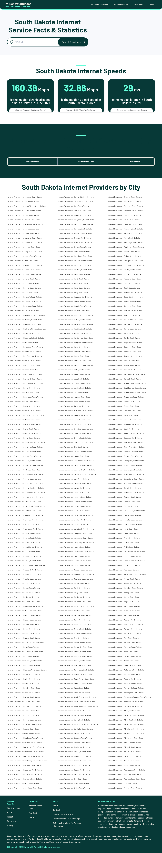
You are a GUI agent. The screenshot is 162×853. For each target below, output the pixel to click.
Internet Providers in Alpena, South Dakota (23, 233)
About (55, 805)
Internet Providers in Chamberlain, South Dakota (26, 492)
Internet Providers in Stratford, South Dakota (125, 483)
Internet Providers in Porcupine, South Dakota (125, 261)
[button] (73, 42)
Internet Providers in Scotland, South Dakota (125, 411)
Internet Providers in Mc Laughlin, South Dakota (76, 606)
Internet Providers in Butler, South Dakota (23, 438)
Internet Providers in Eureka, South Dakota (23, 697)
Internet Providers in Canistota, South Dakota (25, 447)
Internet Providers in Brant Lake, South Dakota (25, 374)
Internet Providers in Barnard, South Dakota (24, 301)
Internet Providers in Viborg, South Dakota (124, 592)
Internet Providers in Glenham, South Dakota (75, 229)
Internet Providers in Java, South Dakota (73, 406)
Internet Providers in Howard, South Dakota (74, 351)
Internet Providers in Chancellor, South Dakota (25, 497)
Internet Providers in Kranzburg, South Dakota (75, 442)
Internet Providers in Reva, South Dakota (123, 333)
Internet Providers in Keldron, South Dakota (74, 424)
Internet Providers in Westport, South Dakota (125, 702)
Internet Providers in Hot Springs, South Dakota (76, 338)
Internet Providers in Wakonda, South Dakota (125, 624)
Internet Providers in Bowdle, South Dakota (24, 351)
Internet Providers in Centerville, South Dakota (25, 483)
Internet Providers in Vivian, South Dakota (124, 606)
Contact (56, 810)
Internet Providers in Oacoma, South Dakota (75, 738)
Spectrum (11, 821)
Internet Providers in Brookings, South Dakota (25, 397)
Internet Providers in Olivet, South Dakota (74, 765)
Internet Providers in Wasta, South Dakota (124, 661)
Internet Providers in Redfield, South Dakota (125, 311)
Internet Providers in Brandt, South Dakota (23, 370)
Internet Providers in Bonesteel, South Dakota (25, 347)
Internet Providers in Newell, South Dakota (74, 711)
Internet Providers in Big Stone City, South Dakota (26, 329)
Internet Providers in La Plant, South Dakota (75, 451)
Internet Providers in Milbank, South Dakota (74, 629)
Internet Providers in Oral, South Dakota (73, 779)
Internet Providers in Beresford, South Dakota (25, 324)
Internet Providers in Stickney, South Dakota (125, 470)
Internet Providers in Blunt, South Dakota (23, 342)
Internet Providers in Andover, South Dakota (24, 247)
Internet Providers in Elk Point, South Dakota (24, 661)
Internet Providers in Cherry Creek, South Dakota (26, 506)
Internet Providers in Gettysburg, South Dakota (76, 220)
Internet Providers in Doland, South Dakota (23, 624)
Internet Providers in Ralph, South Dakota (124, 288)
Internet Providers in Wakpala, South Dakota (125, 629)
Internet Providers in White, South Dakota (124, 711)
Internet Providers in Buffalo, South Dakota (24, 411)
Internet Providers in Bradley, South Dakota (24, 361)
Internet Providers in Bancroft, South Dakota (24, 297)
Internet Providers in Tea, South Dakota (123, 506)
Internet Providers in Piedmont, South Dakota (125, 229)
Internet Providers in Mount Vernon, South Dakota (77, 679)
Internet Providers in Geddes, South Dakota (74, 215)
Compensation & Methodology (66, 818)
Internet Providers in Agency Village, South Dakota (26, 206)
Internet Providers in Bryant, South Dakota (23, 406)
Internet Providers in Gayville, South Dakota (74, 211)
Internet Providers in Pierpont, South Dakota (125, 233)
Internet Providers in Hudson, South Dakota (74, 361)
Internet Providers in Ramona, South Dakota (125, 292)
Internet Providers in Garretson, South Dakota (75, 201)
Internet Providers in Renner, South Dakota (124, 329)
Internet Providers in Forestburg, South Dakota (25, 747)
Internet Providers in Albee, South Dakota (23, 215)
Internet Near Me (121, 4)
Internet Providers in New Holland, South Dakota (76, 702)
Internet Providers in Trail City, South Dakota (125, 524)
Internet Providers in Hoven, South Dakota (74, 347)
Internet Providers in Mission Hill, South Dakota (76, 647)
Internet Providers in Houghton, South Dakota (75, 342)
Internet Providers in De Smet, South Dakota (24, 602)
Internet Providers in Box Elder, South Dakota (24, 356)
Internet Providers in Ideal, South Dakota (73, 379)
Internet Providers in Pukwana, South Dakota (125, 279)
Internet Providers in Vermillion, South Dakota (125, 588)
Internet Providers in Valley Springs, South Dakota (127, 574)
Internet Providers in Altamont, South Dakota (24, 238)
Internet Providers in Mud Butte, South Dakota (75, 683)
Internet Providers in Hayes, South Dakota (74, 274)
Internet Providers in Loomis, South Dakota (74, 547)
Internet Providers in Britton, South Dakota (23, 392)
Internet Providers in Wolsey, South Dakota (124, 761)
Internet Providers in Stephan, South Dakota (125, 465)
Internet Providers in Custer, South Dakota (23, 583)
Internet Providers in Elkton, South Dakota (23, 665)
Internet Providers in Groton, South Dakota (74, 247)
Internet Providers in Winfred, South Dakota (124, 747)
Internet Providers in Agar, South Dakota (23, 201)
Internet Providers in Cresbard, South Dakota (24, 570)
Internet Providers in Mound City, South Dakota (76, 674)
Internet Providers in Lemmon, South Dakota (75, 502)
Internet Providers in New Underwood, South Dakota (78, 706)
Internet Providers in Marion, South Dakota (74, 583)
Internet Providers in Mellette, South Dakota (74, 615)
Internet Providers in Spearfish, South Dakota (125, 451)
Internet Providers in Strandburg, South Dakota (126, 479)
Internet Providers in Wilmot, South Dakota (124, 742)
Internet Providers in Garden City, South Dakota (76, 197)
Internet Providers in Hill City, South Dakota (74, 320)
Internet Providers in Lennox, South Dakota (74, 506)
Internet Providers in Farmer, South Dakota (24, 720)
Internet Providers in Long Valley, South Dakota (76, 542)
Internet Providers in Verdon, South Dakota (124, 583)
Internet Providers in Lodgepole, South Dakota (76, 533)
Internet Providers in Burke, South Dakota (23, 429)
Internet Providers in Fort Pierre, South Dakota (25, 756)
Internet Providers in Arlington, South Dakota (24, 251)
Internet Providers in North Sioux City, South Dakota (78, 724)
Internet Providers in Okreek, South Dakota (74, 756)
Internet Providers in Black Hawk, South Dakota (25, 338)
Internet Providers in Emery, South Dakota (23, 674)
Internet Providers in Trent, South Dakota (123, 529)
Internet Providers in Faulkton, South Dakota (24, 724)
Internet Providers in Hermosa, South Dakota (75, 297)
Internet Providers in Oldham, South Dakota (74, 761)
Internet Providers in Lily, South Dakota (73, 524)
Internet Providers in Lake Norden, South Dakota (76, 470)
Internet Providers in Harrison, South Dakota (75, 261)
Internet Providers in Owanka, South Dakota (125, 197)
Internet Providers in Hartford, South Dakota (75, 270)
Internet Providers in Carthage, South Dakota (24, 470)
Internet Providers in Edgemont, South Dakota (25, 652)
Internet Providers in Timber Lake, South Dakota (126, 511)
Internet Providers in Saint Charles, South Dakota (127, 383)
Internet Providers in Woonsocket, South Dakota (126, 770)
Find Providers (13, 808)
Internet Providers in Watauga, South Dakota (125, 665)
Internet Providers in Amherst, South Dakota (24, 242)
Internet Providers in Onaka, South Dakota (74, 770)
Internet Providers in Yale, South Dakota (123, 783)
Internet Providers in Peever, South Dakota (124, 215)
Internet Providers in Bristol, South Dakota (23, 388)
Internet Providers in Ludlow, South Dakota (74, 561)
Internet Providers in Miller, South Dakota (73, 638)
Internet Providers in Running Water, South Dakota (127, 374)
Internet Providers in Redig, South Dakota (124, 315)
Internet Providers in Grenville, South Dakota (75, 242)
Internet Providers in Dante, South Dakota (23, 592)
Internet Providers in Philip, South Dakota (124, 220)
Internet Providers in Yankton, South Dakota (125, 788)
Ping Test (32, 813)
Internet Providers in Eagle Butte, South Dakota (25, 642)
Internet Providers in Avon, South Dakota (23, 283)
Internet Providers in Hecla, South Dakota (74, 288)
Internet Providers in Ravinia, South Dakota (124, 301)
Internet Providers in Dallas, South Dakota (23, 588)
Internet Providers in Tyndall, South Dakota (124, 556)
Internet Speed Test (99, 4)
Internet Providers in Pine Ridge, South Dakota (125, 242)
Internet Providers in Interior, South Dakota (74, 383)
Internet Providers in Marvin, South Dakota (74, 597)
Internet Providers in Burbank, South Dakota (24, 424)
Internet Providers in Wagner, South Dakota (124, 620)
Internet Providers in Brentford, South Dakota (24, 379)
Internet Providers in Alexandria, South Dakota (25, 224)
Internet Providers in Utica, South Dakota (124, 565)
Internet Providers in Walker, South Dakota (124, 633)
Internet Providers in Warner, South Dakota (124, 656)
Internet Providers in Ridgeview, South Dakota (125, 342)
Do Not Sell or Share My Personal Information (67, 824)
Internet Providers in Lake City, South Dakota (75, 465)
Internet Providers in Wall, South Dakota (123, 638)
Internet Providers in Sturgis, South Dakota (124, 488)
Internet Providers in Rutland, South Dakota (124, 379)
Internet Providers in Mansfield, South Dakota (75, 579)
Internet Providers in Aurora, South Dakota (23, 279)
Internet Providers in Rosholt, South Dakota (124, 361)
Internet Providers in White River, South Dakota (126, 724)
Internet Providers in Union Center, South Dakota (126, 561)
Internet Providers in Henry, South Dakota (73, 292)
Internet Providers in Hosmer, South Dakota (74, 333)
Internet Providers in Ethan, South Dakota (23, 692)
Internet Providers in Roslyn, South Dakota (124, 365)
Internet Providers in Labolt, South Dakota (74, 456)
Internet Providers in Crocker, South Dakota (24, 574)
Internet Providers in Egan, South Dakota (23, 656)
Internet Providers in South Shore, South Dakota (126, 447)
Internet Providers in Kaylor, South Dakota (74, 420)
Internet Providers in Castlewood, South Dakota (25, 474)
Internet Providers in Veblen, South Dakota (124, 579)
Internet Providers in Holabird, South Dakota (75, 329)
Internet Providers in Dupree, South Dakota (23, 638)
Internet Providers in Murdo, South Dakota (74, 688)
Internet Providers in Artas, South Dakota (23, 261)
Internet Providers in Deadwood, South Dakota (25, 606)
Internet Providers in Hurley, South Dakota (74, 370)
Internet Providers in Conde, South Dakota (23, 552)
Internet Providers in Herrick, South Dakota (74, 306)
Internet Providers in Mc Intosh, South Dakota (75, 602)
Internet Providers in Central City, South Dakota (25, 488)
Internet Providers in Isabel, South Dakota (74, 401)
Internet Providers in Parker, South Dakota (124, 201)
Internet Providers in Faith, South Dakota (23, 715)
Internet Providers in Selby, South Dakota (123, 415)
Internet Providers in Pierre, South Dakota (124, 238)
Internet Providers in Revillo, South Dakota (124, 338)
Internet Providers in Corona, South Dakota (24, 556)
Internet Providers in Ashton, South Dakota (24, 270)
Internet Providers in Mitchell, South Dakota (74, 652)
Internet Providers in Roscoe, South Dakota (124, 351)
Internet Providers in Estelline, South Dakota (24, 688)
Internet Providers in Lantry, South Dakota (74, 488)
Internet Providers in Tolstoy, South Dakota (124, 515)
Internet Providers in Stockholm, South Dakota (126, 474)
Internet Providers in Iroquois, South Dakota (75, 397)
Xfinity (10, 825)
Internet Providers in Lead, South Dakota (73, 492)
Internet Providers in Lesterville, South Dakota (75, 515)
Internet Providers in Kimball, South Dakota (74, 438)
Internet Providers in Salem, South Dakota (124, 401)
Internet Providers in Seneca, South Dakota (124, 420)
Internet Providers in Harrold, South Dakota (74, 265)
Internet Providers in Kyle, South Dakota (73, 447)
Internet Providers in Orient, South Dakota (74, 783)
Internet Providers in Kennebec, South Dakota (75, 429)
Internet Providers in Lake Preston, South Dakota (77, 474)
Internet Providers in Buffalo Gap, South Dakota (25, 415)
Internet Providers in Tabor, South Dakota (124, 502)
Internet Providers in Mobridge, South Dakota (75, 656)
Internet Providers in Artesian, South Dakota (24, 265)
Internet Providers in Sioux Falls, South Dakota (126, 433)
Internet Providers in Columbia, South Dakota (24, 547)
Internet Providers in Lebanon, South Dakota (75, 497)
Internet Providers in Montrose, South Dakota (75, 665)
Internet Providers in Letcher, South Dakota (74, 520)
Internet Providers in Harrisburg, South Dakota (76, 256)
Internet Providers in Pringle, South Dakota (124, 274)
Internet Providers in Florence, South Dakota (24, 742)
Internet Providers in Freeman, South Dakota (24, 774)
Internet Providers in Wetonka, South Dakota (125, 706)
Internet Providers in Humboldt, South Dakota (75, 365)
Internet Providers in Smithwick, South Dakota (125, 442)
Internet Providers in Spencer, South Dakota (125, 456)
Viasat (10, 816)
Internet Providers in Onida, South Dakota (74, 774)
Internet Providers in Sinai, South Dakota (123, 429)
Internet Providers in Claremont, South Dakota (25, 520)
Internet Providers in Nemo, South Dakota (74, 692)
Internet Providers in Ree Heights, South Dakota (126, 320)
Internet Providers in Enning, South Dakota (23, 679)
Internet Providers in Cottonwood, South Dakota (26, 565)
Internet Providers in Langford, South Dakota (75, 483)
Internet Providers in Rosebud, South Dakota (125, 356)
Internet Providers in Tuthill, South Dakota (124, 547)
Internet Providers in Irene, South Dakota (73, 392)
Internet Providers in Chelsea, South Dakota (24, 502)
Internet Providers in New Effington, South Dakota (77, 697)
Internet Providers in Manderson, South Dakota (76, 574)
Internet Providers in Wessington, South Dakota (126, 692)
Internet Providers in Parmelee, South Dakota (125, 211)
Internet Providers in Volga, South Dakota (124, 611)
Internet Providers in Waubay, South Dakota (124, 674)
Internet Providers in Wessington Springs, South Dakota (129, 697)
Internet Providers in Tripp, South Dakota (123, 533)
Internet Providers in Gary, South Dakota (73, 206)
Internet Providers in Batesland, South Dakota (25, 306)
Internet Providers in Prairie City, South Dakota (126, 265)
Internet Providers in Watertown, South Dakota (126, 670)
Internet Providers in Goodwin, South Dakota (75, 233)
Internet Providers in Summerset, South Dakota (126, 492)
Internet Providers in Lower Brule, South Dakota (76, 552)
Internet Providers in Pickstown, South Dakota (126, 224)
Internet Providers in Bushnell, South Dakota (24, 433)
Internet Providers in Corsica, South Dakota (24, 561)
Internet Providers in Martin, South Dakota (74, 588)
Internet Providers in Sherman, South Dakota (125, 424)
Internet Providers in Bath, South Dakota (23, 311)
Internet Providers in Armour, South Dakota (24, 256)
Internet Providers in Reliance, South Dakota (125, 324)
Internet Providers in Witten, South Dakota (124, 756)
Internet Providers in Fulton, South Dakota (23, 783)
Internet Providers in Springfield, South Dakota (126, 461)
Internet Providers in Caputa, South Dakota (24, 461)
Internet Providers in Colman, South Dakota (24, 533)
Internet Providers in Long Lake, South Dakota (75, 538)
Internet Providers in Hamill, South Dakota (74, 251)
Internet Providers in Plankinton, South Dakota (126, 247)
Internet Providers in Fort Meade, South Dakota (25, 752)
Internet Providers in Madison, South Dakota (75, 570)
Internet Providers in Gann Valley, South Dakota (25, 788)
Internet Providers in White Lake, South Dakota (126, 715)
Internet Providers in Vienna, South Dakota (124, 597)
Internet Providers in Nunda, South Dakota (74, 733)
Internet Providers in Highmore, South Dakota (75, 315)
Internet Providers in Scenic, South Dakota (124, 406)
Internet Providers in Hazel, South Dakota (73, 283)
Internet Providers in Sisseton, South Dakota (125, 438)
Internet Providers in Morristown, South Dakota (76, 670)
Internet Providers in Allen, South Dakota (23, 229)
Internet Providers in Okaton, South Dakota (74, 752)
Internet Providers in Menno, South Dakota (74, 620)
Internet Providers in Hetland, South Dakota (74, 311)
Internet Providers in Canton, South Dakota (24, 456)
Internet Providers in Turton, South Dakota (124, 542)
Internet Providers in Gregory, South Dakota (74, 238)
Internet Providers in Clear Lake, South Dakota (25, 529)
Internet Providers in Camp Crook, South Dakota (26, 442)
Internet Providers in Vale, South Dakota (123, 570)
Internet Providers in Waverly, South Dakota (124, 679)
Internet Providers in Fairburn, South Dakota (24, 702)
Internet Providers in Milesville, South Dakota (75, 633)
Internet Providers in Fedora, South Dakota (23, 729)
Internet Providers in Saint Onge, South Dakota (126, 397)
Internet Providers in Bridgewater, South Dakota (26, 383)
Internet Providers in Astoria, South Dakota (24, 274)
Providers (138, 4)
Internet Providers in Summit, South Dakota (124, 497)
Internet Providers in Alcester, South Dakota (24, 220)
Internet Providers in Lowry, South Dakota (74, 556)
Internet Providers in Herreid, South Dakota (74, 301)
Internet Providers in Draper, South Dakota (23, 633)
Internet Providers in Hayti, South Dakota (73, 279)
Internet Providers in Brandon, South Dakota (24, 365)
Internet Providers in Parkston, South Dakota (125, 206)
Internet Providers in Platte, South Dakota (124, 251)
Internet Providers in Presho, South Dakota (124, 270)
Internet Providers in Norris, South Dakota (74, 720)
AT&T (9, 812)
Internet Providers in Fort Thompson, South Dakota (27, 761)
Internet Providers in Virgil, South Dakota (123, 602)
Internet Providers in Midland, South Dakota (74, 624)
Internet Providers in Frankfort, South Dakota (24, 765)
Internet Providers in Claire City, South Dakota (25, 515)
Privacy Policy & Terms (63, 814)
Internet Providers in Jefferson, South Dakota (75, 411)
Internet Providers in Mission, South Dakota (74, 642)
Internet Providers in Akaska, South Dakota (24, 211)
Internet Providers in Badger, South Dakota (24, 288)
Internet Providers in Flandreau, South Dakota (25, 738)
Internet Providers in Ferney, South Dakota (23, 733)
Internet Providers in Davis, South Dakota (23, 597)
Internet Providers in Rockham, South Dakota (125, 347)
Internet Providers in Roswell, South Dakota (124, 370)
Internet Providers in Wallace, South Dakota (124, 642)
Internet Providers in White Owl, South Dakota (125, 720)
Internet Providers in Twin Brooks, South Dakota (126, 552)
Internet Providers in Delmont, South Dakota (24, 615)
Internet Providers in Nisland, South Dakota (74, 715)
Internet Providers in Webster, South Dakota (125, 683)
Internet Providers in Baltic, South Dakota (23, 292)
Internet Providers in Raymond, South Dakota (125, 306)
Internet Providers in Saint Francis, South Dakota (127, 388)
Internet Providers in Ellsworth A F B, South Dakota (27, 670)
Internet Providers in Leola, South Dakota (74, 511)
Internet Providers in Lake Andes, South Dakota (76, 461)
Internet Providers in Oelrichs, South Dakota (74, 742)
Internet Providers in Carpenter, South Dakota (25, 465)
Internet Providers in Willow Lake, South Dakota (126, 738)
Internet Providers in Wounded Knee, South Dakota (127, 779)
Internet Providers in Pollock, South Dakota (124, 256)
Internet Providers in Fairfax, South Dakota (24, 706)
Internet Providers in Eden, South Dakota (23, 647)
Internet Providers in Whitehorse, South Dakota (126, 729)
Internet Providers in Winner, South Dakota (124, 752)
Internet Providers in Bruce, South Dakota (23, 401)
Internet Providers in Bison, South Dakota (23, 333)
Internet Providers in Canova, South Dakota (24, 451)
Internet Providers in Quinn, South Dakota (124, 283)
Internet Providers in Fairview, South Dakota (24, 711)
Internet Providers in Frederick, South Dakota (24, 770)
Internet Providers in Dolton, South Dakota (23, 629)
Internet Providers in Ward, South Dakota (123, 652)
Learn (151, 4)
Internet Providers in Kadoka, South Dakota (74, 415)
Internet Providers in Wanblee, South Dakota (125, 647)
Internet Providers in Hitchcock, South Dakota (75, 324)
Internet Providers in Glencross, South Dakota (75, 224)
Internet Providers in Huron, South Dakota (74, 374)
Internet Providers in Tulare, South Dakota (124, 538)
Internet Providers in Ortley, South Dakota (74, 788)
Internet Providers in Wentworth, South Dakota (126, 688)
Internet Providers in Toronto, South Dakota (125, 520)
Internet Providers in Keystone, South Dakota (75, 433)
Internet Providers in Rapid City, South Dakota (125, 297)
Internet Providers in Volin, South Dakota (123, 615)
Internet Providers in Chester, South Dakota (24, 511)
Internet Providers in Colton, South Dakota (23, 542)
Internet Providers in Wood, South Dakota (124, 765)
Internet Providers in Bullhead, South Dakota (24, 420)
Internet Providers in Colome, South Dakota (24, 538)
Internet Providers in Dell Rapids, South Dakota (25, 611)
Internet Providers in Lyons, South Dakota (74, 565)
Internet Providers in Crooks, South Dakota (24, 579)
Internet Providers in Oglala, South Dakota (74, 747)
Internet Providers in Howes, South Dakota (74, 356)
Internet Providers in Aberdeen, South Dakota (24, 197)
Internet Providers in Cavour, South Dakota (24, 479)
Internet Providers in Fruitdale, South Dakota (24, 779)
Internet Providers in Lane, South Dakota (73, 479)
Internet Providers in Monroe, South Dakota (74, 661)
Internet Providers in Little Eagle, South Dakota (76, 529)
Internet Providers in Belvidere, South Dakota (24, 320)
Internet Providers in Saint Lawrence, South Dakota (127, 392)
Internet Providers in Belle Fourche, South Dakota (26, 315)
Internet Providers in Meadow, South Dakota (75, 611)
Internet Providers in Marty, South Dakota (73, 592)
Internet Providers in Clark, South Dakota (23, 524)
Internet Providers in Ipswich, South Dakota (74, 388)
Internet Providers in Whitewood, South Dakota (126, 733)
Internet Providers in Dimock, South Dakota (24, 620)
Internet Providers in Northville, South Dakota (75, 729)
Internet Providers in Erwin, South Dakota (23, 683)
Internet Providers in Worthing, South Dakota (125, 774)
